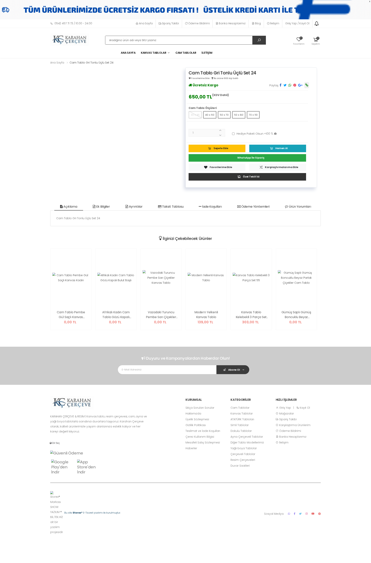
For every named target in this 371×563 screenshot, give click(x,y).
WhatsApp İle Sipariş (250, 158)
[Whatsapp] (289, 513)
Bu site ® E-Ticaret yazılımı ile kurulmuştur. (92, 512)
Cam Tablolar (185, 53)
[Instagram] (306, 513)
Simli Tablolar (240, 425)
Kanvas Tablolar (242, 413)
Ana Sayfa (146, 23)
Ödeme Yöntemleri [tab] (255, 206)
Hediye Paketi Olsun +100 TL (255, 134)
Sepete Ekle (221, 148)
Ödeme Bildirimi (199, 23)
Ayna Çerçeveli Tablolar (247, 437)
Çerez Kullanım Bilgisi (200, 437)
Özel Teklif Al (251, 176)
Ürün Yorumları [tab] (299, 206)
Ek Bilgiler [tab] (102, 206)
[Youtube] (312, 513)
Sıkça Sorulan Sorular (200, 408)
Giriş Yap (284, 408)
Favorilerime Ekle (221, 167)
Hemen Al (281, 148)
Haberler (191, 448)
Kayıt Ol (304, 408)
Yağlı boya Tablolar (244, 448)
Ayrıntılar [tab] (135, 206)
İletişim (274, 23)
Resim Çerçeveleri (243, 460)
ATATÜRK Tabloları (242, 419)
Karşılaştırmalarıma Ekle (281, 167)
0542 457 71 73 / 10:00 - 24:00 (73, 23)
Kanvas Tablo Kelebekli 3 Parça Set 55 (251, 315)
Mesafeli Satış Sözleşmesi (203, 442)
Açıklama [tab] (70, 206)
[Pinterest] (319, 513)
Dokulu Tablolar (241, 431)
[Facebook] (294, 513)
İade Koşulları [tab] (211, 206)
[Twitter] (300, 513)
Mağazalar (286, 413)
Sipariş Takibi (170, 23)
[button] (315, 41)
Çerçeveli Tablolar (243, 454)
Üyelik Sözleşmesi (197, 419)
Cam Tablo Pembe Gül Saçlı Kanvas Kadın (71, 315)
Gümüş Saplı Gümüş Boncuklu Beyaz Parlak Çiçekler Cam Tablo (296, 315)
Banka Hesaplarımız (232, 23)
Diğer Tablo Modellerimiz (247, 442)
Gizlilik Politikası (196, 425)
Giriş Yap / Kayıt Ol (297, 23)
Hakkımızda (193, 413)
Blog (258, 23)
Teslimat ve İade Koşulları (203, 431)
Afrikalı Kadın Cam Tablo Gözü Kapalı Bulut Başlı (115, 315)
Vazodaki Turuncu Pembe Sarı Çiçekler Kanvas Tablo (161, 315)
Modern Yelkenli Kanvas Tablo (206, 314)
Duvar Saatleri (240, 466)
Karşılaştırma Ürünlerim (294, 425)
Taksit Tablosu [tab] (172, 206)
